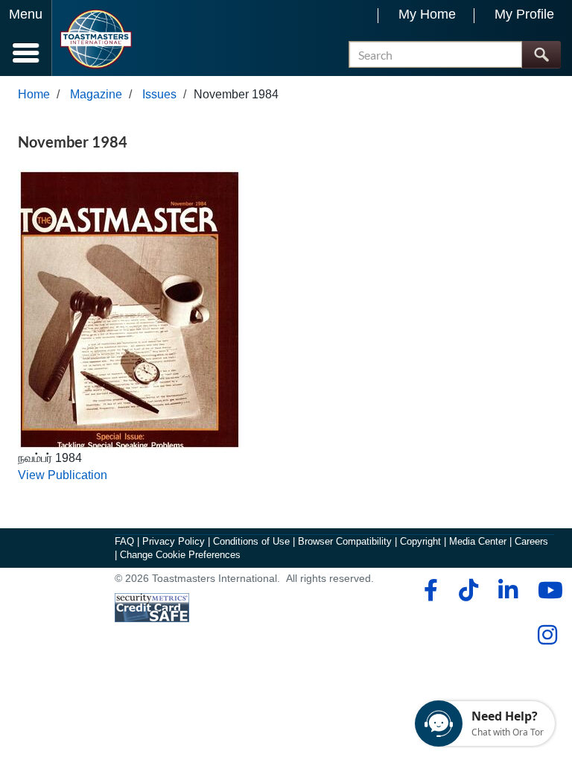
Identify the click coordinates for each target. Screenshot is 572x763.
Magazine (96, 94)
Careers (531, 541)
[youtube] (547, 590)
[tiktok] (468, 590)
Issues (159, 94)
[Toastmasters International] (96, 39)
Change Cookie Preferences (180, 554)
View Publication (62, 475)
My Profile (524, 14)
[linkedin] (507, 590)
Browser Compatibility (345, 541)
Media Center (477, 541)
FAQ (124, 541)
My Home (427, 14)
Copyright (420, 541)
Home (34, 94)
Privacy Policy (173, 541)
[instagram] (547, 634)
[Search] (541, 55)
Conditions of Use (251, 541)
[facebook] (428, 590)
